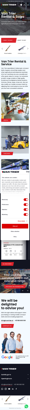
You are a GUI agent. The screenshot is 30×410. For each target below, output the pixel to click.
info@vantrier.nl (7, 320)
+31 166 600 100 (20, 320)
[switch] (26, 204)
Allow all (15, 226)
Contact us (7, 326)
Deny (15, 236)
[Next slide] (27, 290)
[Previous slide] (22, 290)
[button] (28, 49)
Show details (21, 221)
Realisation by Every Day (15, 408)
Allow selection (15, 231)
